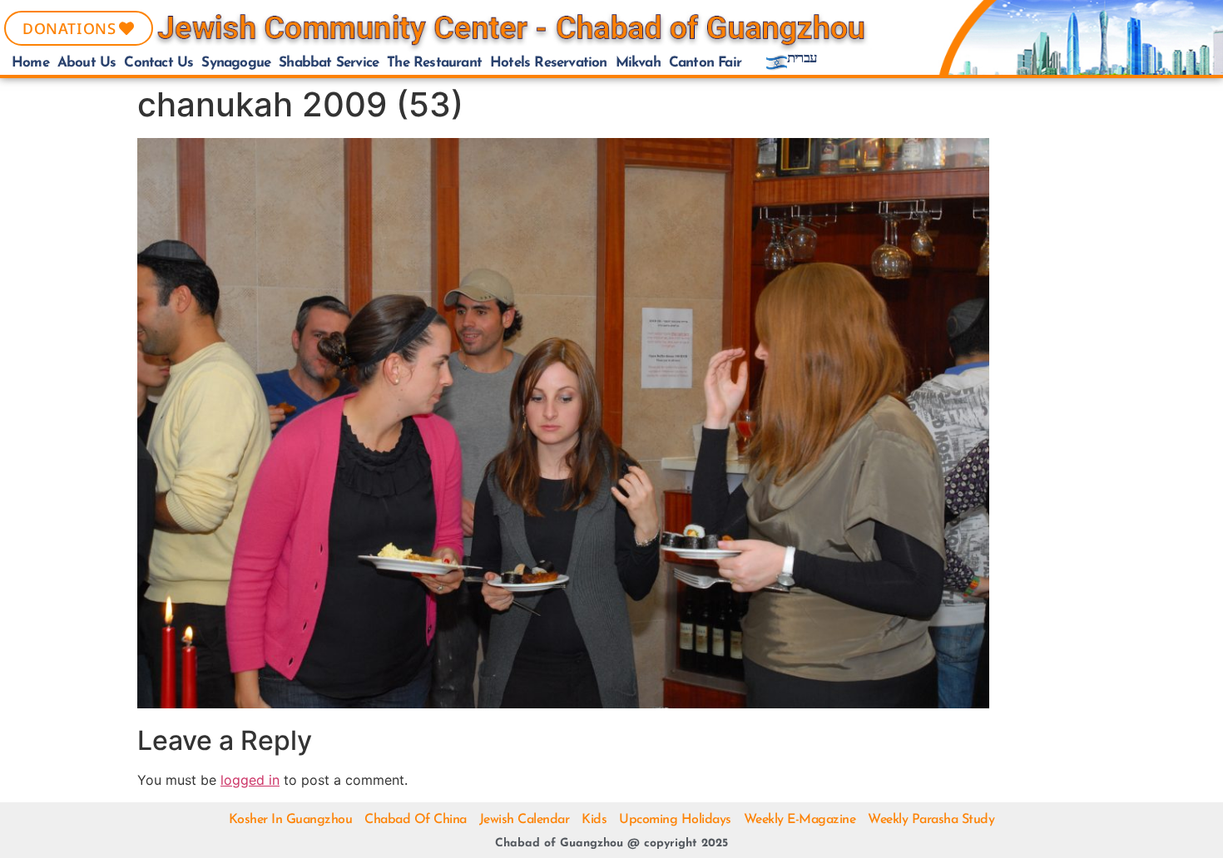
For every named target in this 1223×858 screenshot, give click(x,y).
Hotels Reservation (548, 63)
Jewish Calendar (524, 819)
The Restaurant (434, 63)
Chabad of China (415, 819)
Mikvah (638, 63)
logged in (250, 780)
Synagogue (235, 63)
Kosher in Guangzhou (291, 819)
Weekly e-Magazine (800, 819)
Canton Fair (705, 63)
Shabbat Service (329, 63)
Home (30, 63)
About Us (86, 63)
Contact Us (158, 63)
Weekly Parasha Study (931, 819)
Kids (594, 819)
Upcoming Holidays (675, 819)
